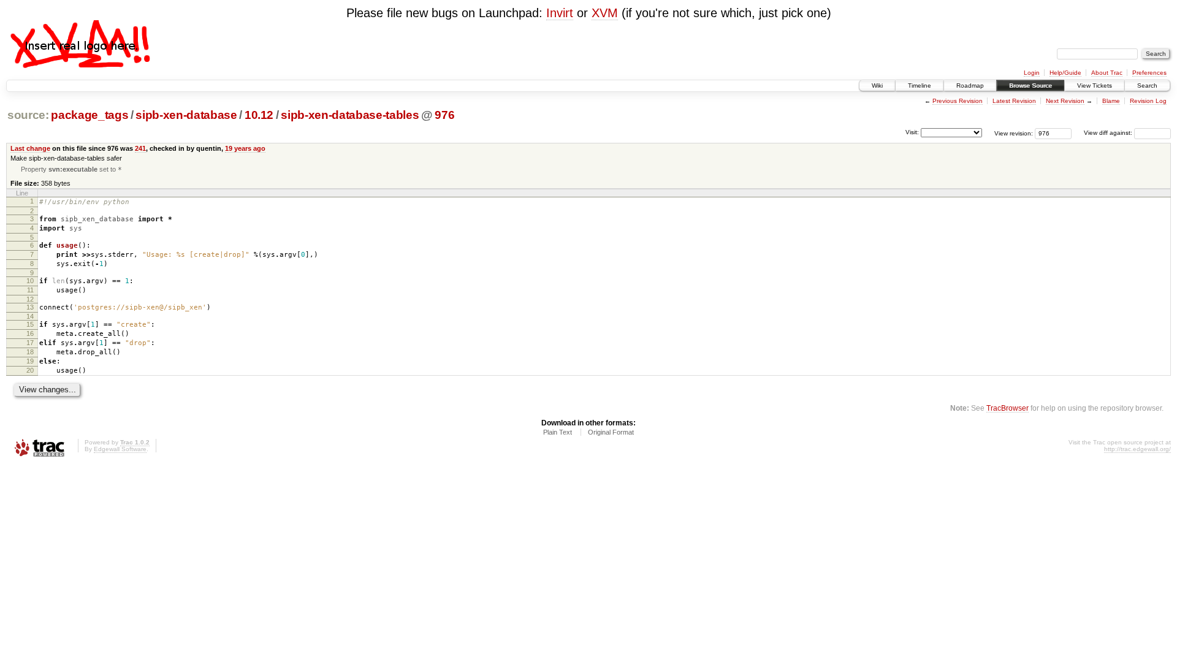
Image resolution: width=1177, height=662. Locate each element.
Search (1147, 85)
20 (30, 370)
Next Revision (1065, 100)
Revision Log (1148, 100)
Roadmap (970, 85)
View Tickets (1094, 85)
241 (140, 148)
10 (30, 280)
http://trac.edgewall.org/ (1137, 449)
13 (30, 307)
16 (30, 333)
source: (28, 114)
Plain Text (557, 432)
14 (30, 316)
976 (444, 114)
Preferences (1149, 72)
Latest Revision (1014, 100)
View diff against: (1109, 132)
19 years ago (245, 148)
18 (30, 352)
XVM (605, 13)
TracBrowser (1007, 408)
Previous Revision (957, 100)
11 (30, 290)
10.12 (259, 114)
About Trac (1106, 72)
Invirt (559, 13)
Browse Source (1030, 85)
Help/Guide (1065, 72)
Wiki (877, 85)
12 (30, 299)
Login (1032, 72)
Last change (30, 148)
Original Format (611, 432)
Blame (1111, 100)
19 (30, 361)
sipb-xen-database (186, 114)
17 (30, 342)
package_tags (89, 114)
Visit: (912, 132)
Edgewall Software (120, 449)
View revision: (1013, 132)
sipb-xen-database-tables (350, 114)
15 (30, 324)
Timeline (919, 85)
